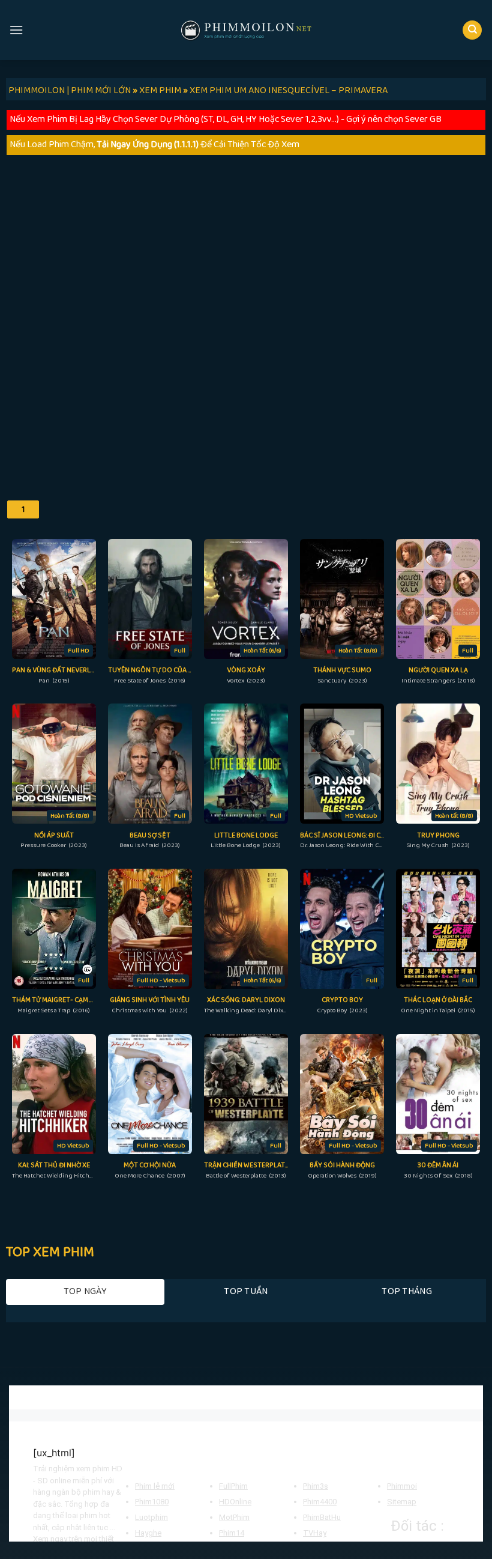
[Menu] (16, 29)
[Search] (472, 30)
